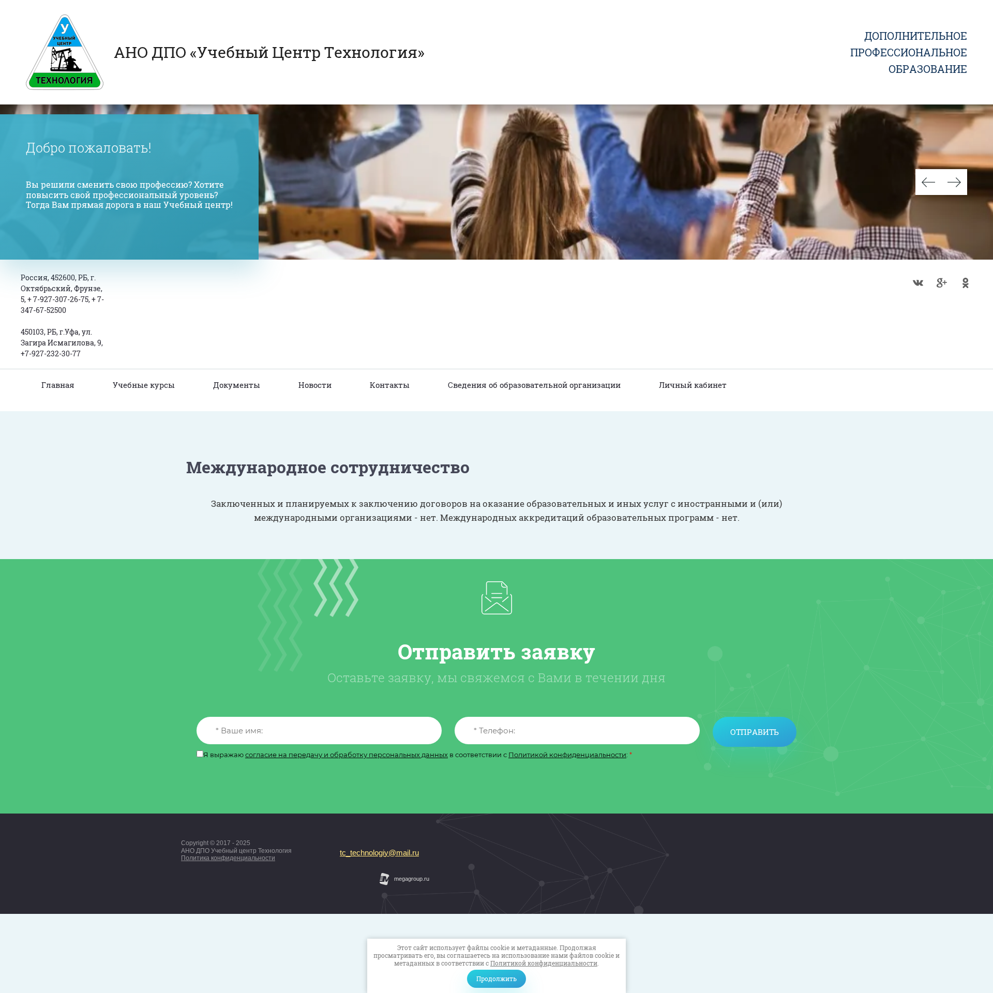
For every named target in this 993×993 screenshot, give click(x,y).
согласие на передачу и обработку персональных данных (346, 754)
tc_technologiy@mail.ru (379, 852)
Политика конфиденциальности (228, 858)
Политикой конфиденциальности (543, 963)
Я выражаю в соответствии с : (417, 755)
